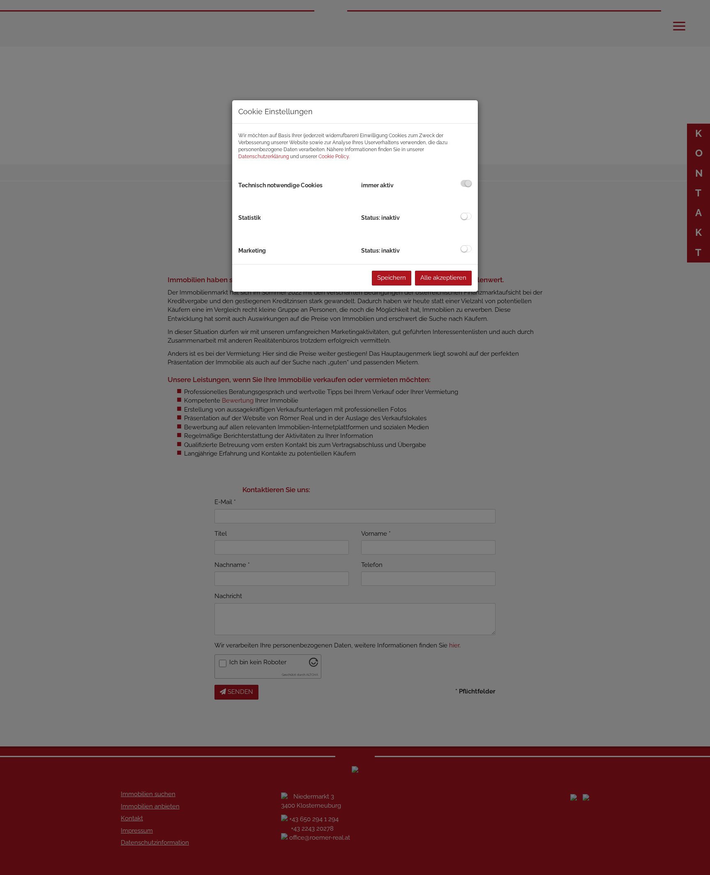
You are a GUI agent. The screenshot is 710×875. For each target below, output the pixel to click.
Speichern (391, 277)
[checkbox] (466, 183)
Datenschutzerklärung (263, 156)
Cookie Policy (333, 156)
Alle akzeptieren (443, 277)
